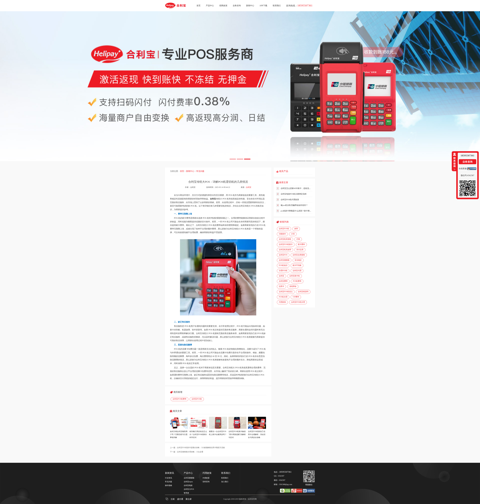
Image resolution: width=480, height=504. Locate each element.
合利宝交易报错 (299, 255)
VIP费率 (296, 297)
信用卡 (281, 286)
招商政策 (223, 5)
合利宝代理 (297, 271)
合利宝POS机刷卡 (286, 244)
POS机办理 (283, 297)
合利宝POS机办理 (298, 302)
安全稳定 (298, 260)
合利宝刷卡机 (294, 276)
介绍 (293, 234)
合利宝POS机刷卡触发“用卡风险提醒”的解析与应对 (237, 434)
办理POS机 (283, 271)
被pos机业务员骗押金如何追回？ (294, 205)
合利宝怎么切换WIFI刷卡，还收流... (295, 188)
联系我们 (277, 5)
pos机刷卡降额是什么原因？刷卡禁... (296, 211)
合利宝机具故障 (285, 250)
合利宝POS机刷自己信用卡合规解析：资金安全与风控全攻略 (257, 434)
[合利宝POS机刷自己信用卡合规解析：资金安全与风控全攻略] (257, 428)
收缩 (454, 161)
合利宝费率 (283, 281)
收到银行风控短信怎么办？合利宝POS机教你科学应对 (198, 434)
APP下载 (263, 5)
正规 (298, 239)
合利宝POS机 (197, 399)
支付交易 (299, 250)
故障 (296, 229)
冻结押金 (292, 286)
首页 (198, 5)
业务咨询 (237, 5)
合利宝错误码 (303, 292)
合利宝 (248, 187)
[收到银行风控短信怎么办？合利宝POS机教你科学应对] (199, 428)
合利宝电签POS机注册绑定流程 (293, 194)
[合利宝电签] (240, 86)
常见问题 (200, 171)
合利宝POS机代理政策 (290, 200)
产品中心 (210, 5)
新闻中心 (250, 5)
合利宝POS (283, 255)
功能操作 (282, 234)
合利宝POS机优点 (286, 292)
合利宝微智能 (284, 260)
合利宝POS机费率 (179, 399)
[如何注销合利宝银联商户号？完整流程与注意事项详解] (179, 428)
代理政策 (282, 302)
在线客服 (463, 168)
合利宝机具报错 (285, 239)
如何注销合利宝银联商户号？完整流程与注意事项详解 (179, 434)
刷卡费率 (301, 244)
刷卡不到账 (297, 265)
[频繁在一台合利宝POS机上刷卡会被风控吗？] (218, 428)
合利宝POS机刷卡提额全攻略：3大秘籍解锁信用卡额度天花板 (201, 448)
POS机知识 (283, 265)
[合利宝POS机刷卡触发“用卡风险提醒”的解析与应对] (237, 428)
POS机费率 (297, 281)
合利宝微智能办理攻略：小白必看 (190, 452)
